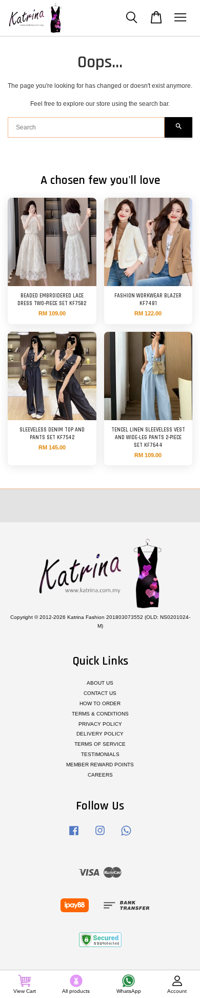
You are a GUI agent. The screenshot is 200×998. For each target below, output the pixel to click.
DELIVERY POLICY (100, 734)
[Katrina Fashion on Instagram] (100, 836)
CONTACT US (100, 693)
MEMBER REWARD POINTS (100, 764)
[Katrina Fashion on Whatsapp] (126, 836)
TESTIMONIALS (100, 754)
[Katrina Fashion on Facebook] (74, 836)
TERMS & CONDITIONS (100, 714)
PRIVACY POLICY (100, 724)
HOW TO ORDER (100, 703)
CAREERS (100, 775)
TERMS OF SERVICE (100, 744)
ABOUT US (100, 683)
